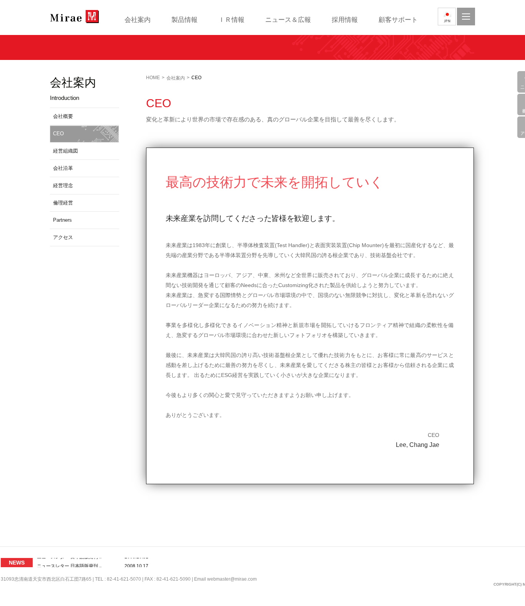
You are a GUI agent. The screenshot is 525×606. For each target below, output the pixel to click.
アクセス (63, 237)
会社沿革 (63, 168)
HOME (153, 77)
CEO (58, 133)
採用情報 (345, 19)
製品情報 (184, 19)
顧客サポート (398, 19)
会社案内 (138, 19)
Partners (62, 220)
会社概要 (63, 116)
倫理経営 (63, 203)
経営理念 (63, 185)
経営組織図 (65, 151)
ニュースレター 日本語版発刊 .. (69, 562)
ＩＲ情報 (231, 19)
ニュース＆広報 (288, 19)
